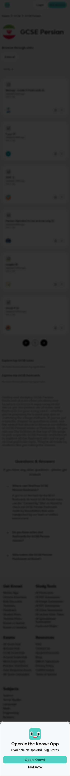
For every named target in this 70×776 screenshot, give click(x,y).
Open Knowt (35, 760)
